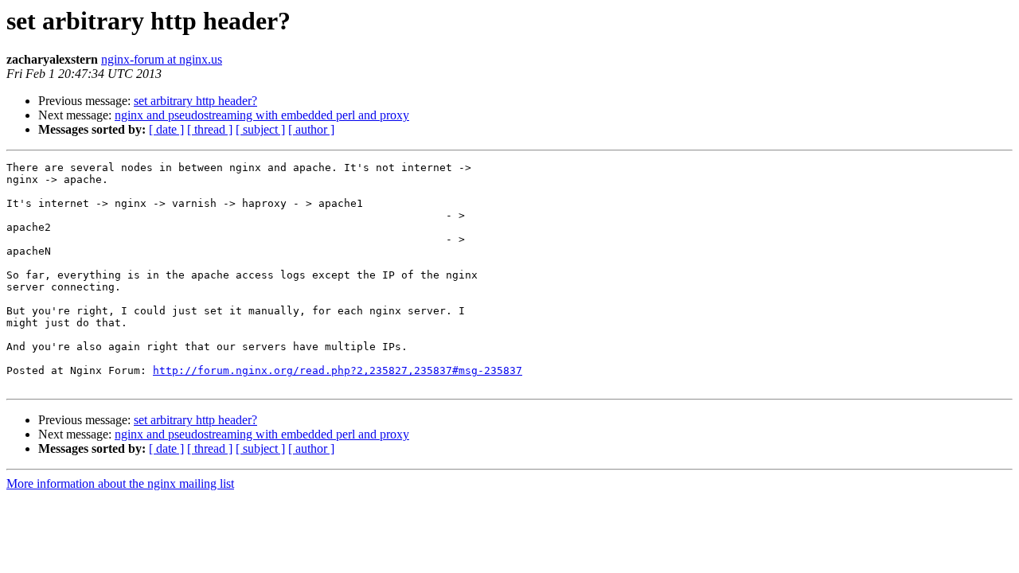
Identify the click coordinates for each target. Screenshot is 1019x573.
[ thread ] (209, 129)
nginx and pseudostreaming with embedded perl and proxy (262, 115)
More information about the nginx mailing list (120, 483)
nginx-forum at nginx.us (161, 59)
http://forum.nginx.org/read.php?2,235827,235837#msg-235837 (337, 370)
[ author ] (311, 129)
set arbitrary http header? (195, 100)
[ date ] (166, 129)
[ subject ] (260, 129)
